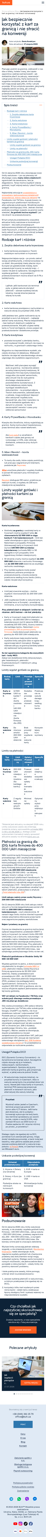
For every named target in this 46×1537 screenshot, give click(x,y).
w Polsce (14, 1146)
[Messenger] (35, 1499)
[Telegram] (11, 1499)
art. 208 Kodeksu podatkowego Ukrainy (21, 1041)
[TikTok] (26, 1524)
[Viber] (27, 1499)
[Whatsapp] (19, 1499)
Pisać (23, 1424)
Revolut (5, 480)
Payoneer (21, 465)
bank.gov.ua (33, 836)
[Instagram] (20, 1524)
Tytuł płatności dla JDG (13, 892)
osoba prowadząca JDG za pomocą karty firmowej (21, 629)
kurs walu (13, 435)
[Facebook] (31, 1524)
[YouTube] (15, 1523)
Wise (4, 470)
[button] (43, 2)
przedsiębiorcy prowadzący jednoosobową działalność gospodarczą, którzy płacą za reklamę (20, 195)
